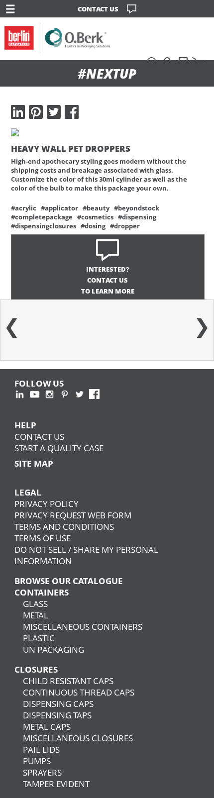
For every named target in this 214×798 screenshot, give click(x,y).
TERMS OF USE (42, 538)
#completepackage (42, 216)
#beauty (96, 207)
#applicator (59, 207)
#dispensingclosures (43, 225)
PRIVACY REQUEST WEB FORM (72, 515)
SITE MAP (33, 463)
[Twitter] (54, 112)
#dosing (93, 225)
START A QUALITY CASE (59, 448)
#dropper (125, 225)
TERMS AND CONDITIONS (64, 526)
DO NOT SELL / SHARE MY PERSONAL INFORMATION (86, 555)
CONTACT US (98, 8)
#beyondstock (136, 207)
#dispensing (137, 216)
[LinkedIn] (18, 112)
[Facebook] (72, 112)
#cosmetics (95, 216)
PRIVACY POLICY (46, 503)
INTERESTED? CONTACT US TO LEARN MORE (107, 280)
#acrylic (23, 207)
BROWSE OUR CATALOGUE (68, 581)
